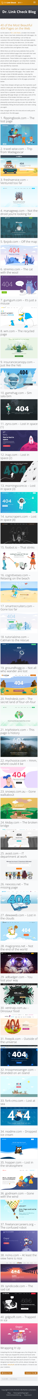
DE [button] (20, 3)
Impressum (28, 1395)
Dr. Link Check (15, 33)
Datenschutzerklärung (13, 1395)
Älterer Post (7, 1373)
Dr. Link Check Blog (19, 11)
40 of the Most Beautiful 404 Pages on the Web (16, 26)
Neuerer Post (30, 1373)
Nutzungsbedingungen (21, 1393)
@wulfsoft (11, 1365)
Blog (9, 1393)
